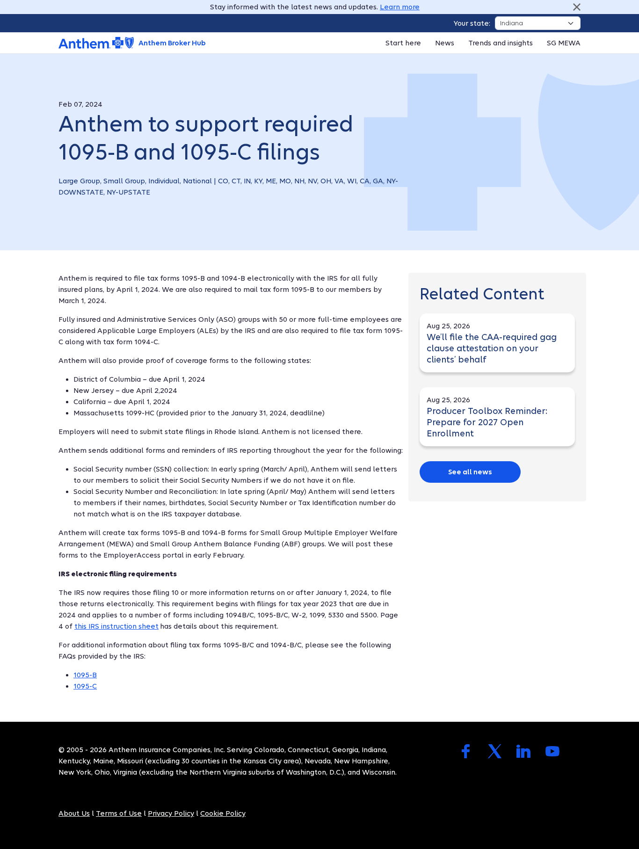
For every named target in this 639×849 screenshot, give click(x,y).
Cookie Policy (223, 813)
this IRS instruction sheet (116, 626)
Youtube (552, 751)
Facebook (465, 751)
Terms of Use (119, 813)
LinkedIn (523, 751)
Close (577, 7)
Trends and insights (500, 43)
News (444, 43)
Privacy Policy (171, 813)
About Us (74, 813)
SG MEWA (564, 43)
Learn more (400, 7)
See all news (470, 472)
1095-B (85, 675)
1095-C (85, 686)
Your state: (472, 23)
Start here (403, 43)
